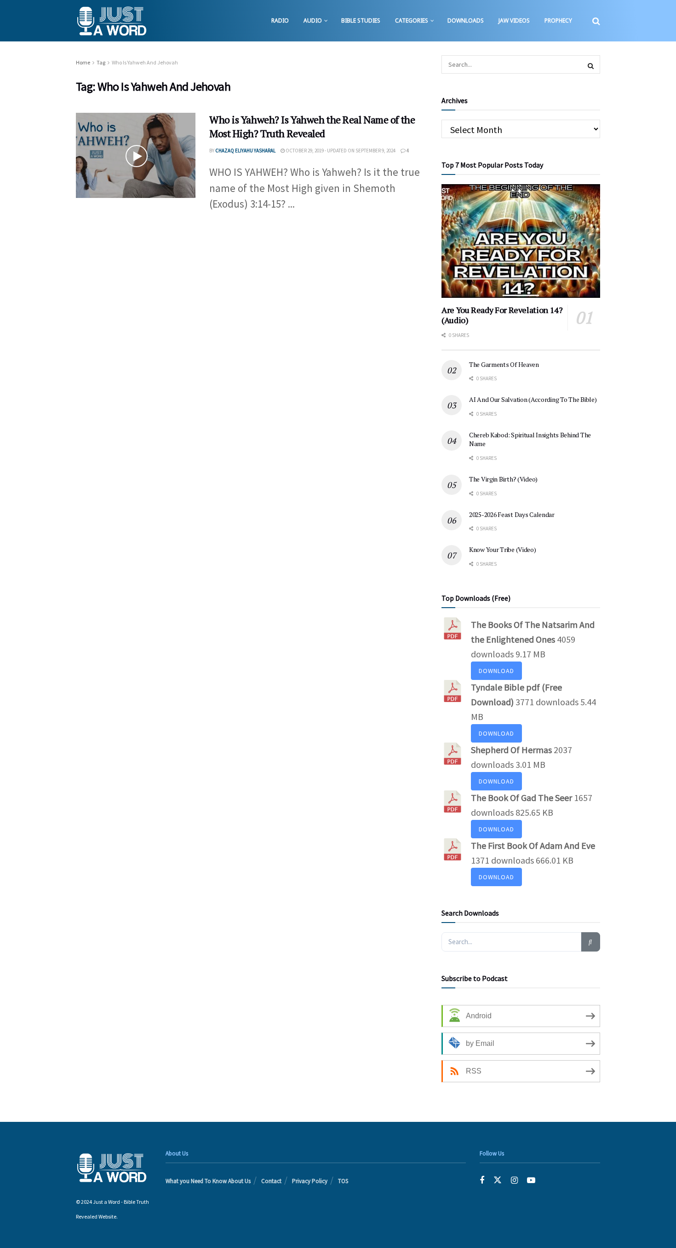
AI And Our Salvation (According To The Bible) (532, 399)
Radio (280, 20)
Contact (271, 1181)
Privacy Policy (309, 1181)
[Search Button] (596, 20)
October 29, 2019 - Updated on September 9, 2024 (340, 150)
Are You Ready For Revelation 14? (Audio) (501, 315)
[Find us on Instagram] (514, 1180)
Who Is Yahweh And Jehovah (145, 62)
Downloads (465, 20)
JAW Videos (514, 20)
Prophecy (558, 20)
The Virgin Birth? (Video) (503, 479)
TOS (343, 1181)
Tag (101, 62)
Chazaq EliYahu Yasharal (245, 150)
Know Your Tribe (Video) (502, 549)
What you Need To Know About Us (208, 1181)
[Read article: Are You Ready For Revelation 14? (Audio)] (520, 241)
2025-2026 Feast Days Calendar (512, 514)
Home (83, 62)
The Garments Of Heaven (504, 364)
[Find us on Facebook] (482, 1180)
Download (496, 671)
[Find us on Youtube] (531, 1180)
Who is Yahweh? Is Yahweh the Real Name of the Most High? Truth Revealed (312, 126)
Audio (313, 20)
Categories (411, 20)
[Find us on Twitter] (497, 1180)
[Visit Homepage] (111, 21)
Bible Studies (360, 20)
